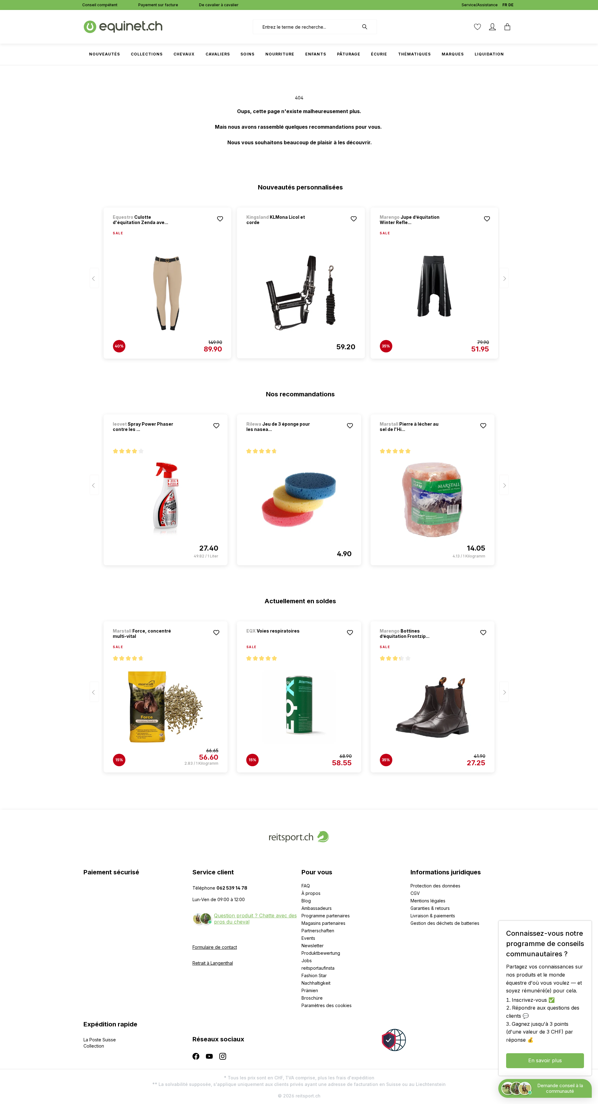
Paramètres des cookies (326, 1005)
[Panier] (507, 27)
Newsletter (312, 945)
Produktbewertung (320, 953)
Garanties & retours (430, 908)
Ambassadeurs (316, 908)
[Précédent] (94, 278)
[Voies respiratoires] (279, 639)
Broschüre (312, 998)
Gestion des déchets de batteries (445, 923)
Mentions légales (428, 900)
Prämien (309, 990)
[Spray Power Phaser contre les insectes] (165, 499)
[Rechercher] (367, 26)
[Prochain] (504, 278)
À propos (310, 893)
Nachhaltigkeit (315, 983)
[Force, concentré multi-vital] (165, 707)
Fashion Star (314, 975)
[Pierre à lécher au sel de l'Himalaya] (432, 499)
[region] (299, 280)
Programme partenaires (325, 915)
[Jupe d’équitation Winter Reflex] (434, 293)
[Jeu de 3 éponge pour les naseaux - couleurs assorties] (299, 499)
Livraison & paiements (433, 915)
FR (504, 4)
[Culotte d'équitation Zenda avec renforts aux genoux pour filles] (167, 293)
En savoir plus (545, 1060)
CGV (415, 893)
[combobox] (306, 26)
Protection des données (435, 885)
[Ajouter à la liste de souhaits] (220, 219)
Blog (306, 900)
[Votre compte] (492, 27)
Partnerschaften (317, 930)
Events (308, 938)
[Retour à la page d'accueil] (123, 26)
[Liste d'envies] (477, 27)
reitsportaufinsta (318, 968)
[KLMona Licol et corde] (300, 292)
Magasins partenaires (323, 923)
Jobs (306, 960)
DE (511, 4)
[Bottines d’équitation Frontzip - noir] (432, 707)
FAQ (305, 885)
